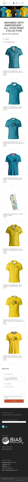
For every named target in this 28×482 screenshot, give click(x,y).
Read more (9, 220)
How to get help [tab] (8, 383)
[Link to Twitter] (16, 480)
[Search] (16, 3)
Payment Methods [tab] (9, 374)
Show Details (19, 220)
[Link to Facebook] (14, 480)
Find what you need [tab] (9, 386)
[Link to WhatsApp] (25, 480)
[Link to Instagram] (23, 480)
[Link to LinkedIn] (20, 480)
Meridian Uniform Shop (7, 449)
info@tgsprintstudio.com (11, 470)
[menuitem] (13, 3)
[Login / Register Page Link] (13, 3)
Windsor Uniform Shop (7, 446)
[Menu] (19, 3)
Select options (14, 78)
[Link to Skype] (18, 480)
